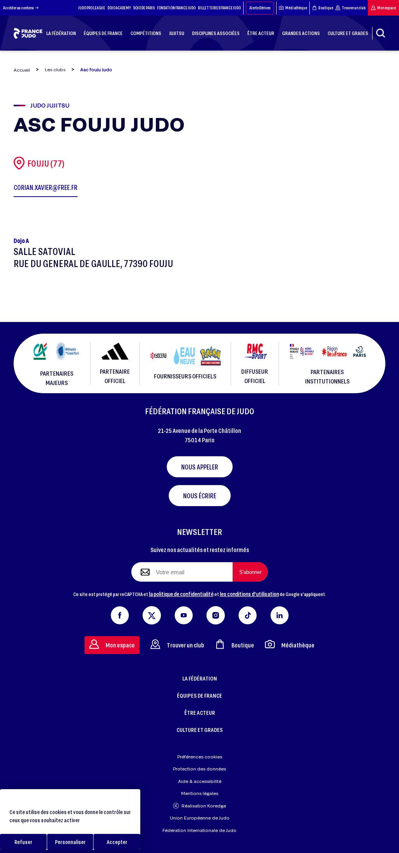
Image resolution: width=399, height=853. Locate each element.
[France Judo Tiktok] (247, 613)
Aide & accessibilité (199, 781)
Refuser (23, 842)
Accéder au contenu (18, 7)
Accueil (22, 69)
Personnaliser (70, 842)
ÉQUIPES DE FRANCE (199, 695)
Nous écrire (199, 495)
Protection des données (199, 768)
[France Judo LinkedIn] (279, 613)
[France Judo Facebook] (120, 613)
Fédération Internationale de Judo (199, 830)
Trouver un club (353, 7)
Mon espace (386, 7)
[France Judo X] (152, 613)
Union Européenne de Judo (200, 817)
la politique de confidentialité (181, 593)
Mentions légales (199, 793)
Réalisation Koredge (204, 805)
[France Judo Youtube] (184, 613)
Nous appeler (199, 467)
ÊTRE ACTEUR (199, 712)
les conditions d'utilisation (249, 593)
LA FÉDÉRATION (199, 678)
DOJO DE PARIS (144, 8)
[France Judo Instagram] (216, 613)
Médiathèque (296, 7)
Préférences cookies (199, 756)
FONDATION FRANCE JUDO (176, 8)
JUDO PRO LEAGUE (91, 8)
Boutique (325, 7)
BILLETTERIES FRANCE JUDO (219, 8)
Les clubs (55, 69)
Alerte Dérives (259, 7)
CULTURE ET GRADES (200, 729)
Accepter (117, 842)
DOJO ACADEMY (119, 8)
